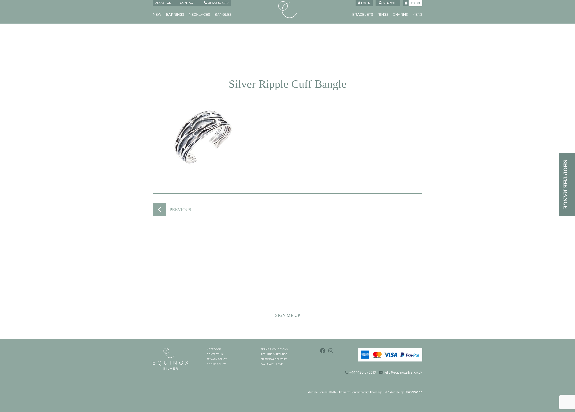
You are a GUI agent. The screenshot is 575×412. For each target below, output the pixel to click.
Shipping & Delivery (274, 359)
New (157, 14)
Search (388, 3)
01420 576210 (218, 3)
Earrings (175, 14)
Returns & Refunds (274, 354)
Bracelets (362, 14)
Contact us (215, 354)
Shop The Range (565, 184)
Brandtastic (413, 392)
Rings (383, 14)
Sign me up (287, 315)
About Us (163, 3)
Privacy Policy (217, 359)
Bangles (223, 14)
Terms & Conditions (274, 349)
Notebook (214, 349)
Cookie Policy (216, 364)
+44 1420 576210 (362, 372)
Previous (180, 209)
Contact (187, 3)
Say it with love (272, 364)
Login (365, 3)
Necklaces (199, 14)
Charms (400, 14)
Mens (417, 14)
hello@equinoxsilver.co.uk (402, 372)
